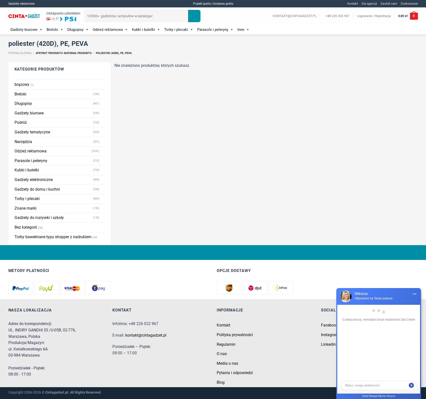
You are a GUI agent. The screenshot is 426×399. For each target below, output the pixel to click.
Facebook (329, 325)
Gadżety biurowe (23, 29)
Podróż (21, 122)
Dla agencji (369, 3)
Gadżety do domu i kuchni (37, 189)
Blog (221, 382)
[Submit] (194, 16)
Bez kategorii (26, 227)
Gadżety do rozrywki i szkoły (39, 217)
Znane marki (25, 208)
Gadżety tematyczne (32, 132)
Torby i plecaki (176, 29)
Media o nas (227, 363)
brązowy (22, 84)
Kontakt (352, 3)
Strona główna (20, 53)
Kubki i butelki (143, 29)
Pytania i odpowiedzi (235, 372)
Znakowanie (409, 3)
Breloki (52, 29)
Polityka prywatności (235, 334)
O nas (222, 353)
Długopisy (75, 29)
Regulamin (226, 344)
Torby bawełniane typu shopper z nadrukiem (53, 237)
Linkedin (328, 344)
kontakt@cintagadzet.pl (145, 335)
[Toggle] (103, 94)
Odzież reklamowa (108, 29)
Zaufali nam (388, 3)
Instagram (330, 334)
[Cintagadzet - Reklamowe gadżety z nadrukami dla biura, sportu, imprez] (24, 16)
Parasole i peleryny (212, 29)
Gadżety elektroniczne (34, 179)
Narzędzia (23, 141)
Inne (240, 29)
